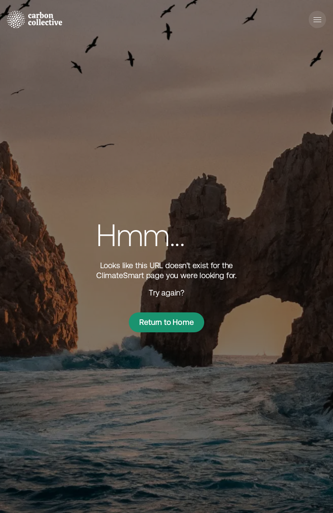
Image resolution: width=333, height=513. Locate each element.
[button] (317, 19)
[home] (34, 19)
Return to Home (166, 322)
